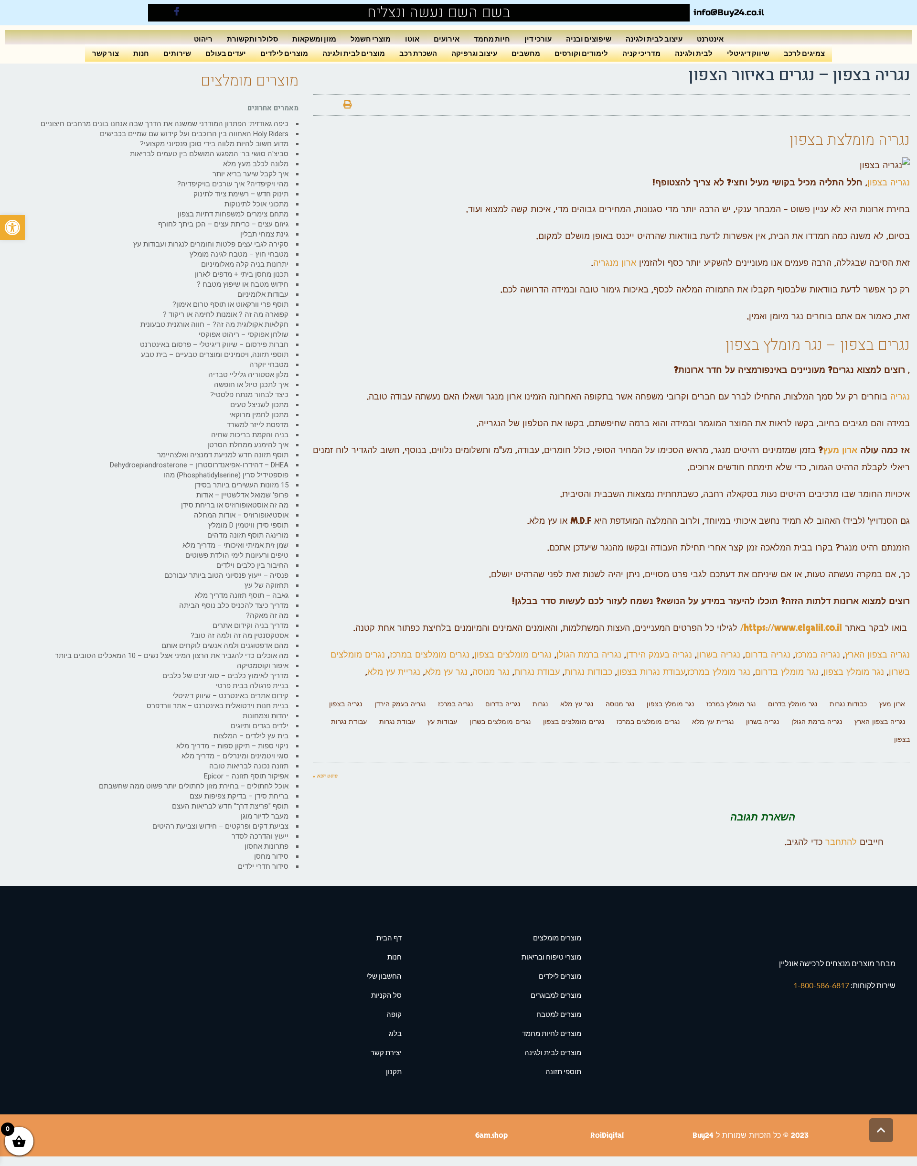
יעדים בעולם (225, 52)
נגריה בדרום (767, 655)
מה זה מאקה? (267, 615)
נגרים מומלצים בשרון (500, 721)
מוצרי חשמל (371, 38)
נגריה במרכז (819, 655)
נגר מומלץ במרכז (718, 672)
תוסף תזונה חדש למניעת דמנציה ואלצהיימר (222, 455)
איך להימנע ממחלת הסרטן (247, 445)
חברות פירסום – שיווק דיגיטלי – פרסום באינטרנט (214, 344)
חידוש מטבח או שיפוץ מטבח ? (242, 284)
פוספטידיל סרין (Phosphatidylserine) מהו (225, 475)
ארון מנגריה (614, 263)
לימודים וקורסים (581, 52)
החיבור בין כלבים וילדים (252, 565)
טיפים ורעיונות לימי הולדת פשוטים (236, 555)
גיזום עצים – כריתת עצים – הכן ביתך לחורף (223, 224)
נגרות (540, 704)
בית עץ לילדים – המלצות (250, 736)
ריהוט (203, 38)
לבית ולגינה (694, 52)
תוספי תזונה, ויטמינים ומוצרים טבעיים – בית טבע (214, 354)
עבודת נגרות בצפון (651, 672)
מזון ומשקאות (314, 38)
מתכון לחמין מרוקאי (258, 414)
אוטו (412, 38)
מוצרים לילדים (284, 52)
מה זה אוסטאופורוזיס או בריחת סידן (234, 505)
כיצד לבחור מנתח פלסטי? (249, 394)
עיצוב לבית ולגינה (654, 38)
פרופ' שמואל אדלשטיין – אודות (242, 495)
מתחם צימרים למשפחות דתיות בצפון (233, 214)
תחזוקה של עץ (266, 585)
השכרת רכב (418, 52)
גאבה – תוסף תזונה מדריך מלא (241, 595)
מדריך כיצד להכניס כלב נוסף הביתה (233, 605)
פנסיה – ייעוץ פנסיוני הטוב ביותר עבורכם (226, 575)
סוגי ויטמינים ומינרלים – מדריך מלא (234, 756)
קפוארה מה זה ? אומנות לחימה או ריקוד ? (225, 314)
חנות (141, 52)
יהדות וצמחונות (265, 716)
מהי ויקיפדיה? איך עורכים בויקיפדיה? (232, 184)
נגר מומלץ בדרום (787, 672)
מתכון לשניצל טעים (259, 404)
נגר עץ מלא (447, 672)
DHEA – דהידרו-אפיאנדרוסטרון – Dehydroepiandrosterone (199, 465)
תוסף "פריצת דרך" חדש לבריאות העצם (230, 806)
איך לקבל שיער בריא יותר (250, 174)
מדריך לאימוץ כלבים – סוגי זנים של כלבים (225, 675)
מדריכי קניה (641, 52)
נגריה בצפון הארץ (877, 655)
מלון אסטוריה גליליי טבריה (248, 374)
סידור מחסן (271, 856)
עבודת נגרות (537, 672)
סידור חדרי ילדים (263, 866)
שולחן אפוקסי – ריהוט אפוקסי (243, 334)
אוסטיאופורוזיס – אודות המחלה (241, 515)
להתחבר (841, 842)
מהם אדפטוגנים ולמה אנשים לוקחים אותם (224, 645)
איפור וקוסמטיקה (262, 665)
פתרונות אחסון (266, 846)
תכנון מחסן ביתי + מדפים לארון (241, 274)
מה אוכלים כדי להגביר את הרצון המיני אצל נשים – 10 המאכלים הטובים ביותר (171, 655)
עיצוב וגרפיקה (474, 52)
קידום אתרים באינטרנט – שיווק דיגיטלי (230, 695)
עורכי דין (538, 38)
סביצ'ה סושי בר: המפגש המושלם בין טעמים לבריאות (209, 154)
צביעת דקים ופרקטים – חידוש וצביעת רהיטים (220, 826)
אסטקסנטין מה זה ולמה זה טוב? (239, 635)
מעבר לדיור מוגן (264, 816)
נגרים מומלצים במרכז (429, 655)
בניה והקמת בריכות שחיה (249, 435)
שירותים (177, 52)
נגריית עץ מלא (393, 672)
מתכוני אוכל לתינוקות (256, 204)
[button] (12, 227)
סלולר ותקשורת (252, 38)
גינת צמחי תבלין (264, 234)
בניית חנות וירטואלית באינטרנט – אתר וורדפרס (217, 706)
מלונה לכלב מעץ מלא (255, 164)
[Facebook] (176, 13)
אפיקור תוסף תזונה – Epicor (246, 776)
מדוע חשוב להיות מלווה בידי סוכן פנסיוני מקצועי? (214, 144)
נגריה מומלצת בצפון (849, 140)
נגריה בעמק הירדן (659, 655)
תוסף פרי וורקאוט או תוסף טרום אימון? (230, 304)
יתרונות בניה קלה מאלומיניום (244, 264)
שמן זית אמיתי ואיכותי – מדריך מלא (235, 545)
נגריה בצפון (888, 183)
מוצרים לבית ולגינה (353, 52)
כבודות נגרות (588, 672)
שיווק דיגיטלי (748, 52)
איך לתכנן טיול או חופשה (251, 384)
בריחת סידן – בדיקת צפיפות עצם (239, 796)
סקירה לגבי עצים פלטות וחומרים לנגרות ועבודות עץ (210, 244)
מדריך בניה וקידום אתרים (250, 625)
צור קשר (105, 52)
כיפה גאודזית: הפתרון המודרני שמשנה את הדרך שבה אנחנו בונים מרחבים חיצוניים (164, 123)
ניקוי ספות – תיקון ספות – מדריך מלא (232, 746)
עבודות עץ (442, 721)
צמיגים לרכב (804, 52)
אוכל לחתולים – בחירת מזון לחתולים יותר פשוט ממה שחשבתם (193, 786)
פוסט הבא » (325, 775)
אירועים (446, 38)
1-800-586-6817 (822, 985)
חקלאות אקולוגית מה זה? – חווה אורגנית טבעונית (214, 324)
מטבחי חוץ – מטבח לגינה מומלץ (239, 254)
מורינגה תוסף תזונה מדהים (247, 535)
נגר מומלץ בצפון (773, 345)
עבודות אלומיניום (262, 294)
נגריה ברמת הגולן (588, 655)
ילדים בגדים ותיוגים (259, 726)
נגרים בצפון (875, 345)
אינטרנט (710, 38)
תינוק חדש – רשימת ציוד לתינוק (240, 194)
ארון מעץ (840, 450)
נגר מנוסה (491, 672)
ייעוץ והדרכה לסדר (260, 836)
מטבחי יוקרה (268, 364)
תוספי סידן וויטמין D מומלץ (248, 525)
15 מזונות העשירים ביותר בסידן (241, 485)
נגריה (900, 397)
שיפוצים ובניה (588, 38)
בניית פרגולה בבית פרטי (252, 685)
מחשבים (526, 52)
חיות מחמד (492, 38)
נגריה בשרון (720, 655)
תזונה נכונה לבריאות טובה (248, 766)
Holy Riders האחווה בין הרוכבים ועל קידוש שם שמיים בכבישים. (193, 134)
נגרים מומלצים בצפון (514, 655)
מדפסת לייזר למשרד (257, 425)
